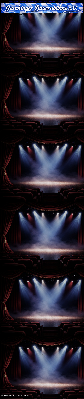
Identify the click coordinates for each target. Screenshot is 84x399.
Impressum (66, 1)
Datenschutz (72, 1)
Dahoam (10, 1)
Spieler (40, 1)
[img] (42, 8)
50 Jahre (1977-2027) (32, 1)
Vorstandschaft (23, 1)
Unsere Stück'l (52, 1)
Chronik (45, 1)
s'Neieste (16, 1)
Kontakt (60, 1)
